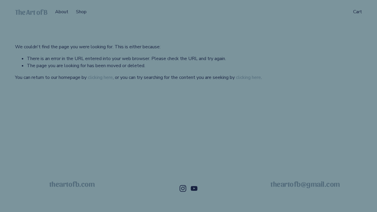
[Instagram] (182, 188)
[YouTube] (194, 188)
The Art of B (31, 12)
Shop (81, 12)
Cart (357, 12)
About (61, 12)
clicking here (100, 77)
